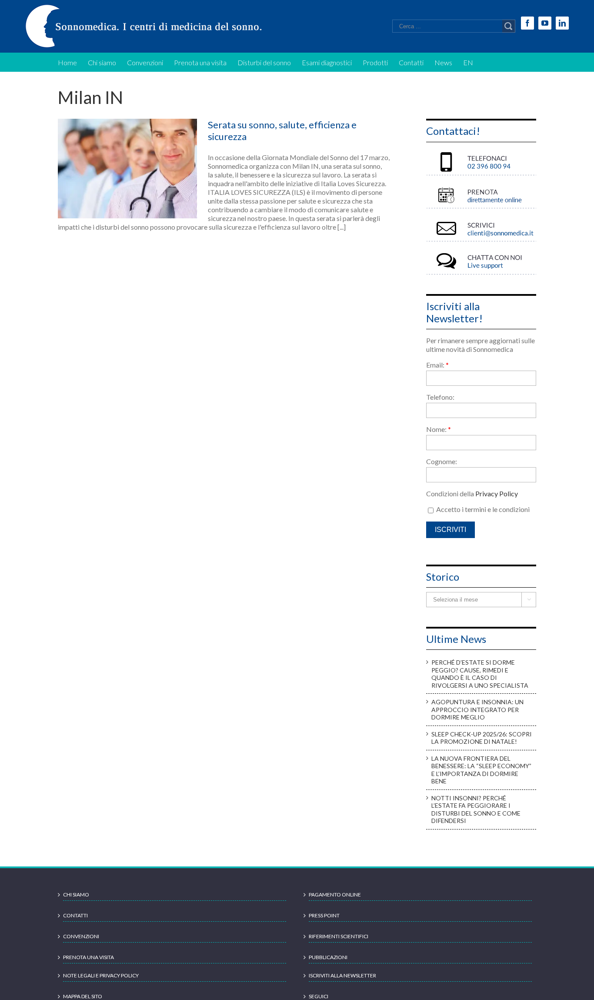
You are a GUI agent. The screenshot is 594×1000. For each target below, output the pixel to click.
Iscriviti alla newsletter (342, 975)
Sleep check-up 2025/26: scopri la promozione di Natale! (481, 738)
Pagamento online (335, 894)
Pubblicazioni (328, 957)
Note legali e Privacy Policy (101, 975)
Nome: (438, 429)
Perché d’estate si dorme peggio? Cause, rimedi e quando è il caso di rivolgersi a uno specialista (479, 674)
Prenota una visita (88, 957)
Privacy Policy (496, 493)
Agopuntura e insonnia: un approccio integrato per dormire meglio (477, 709)
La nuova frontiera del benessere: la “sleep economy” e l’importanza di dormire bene (481, 770)
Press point (324, 915)
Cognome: (441, 461)
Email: (437, 365)
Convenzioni (81, 936)
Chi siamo (76, 894)
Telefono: (440, 397)
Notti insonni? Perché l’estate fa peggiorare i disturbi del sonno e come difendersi (476, 809)
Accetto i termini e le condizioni (482, 509)
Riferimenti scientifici (338, 936)
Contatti (75, 915)
